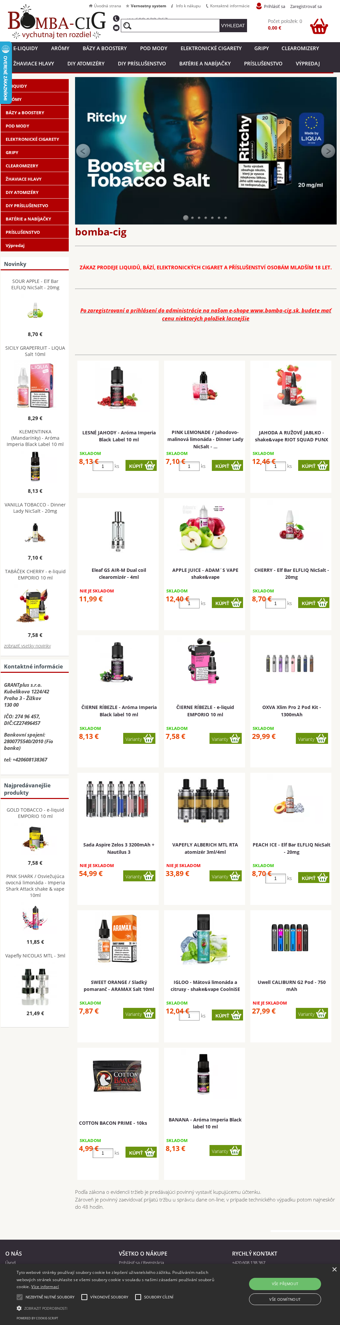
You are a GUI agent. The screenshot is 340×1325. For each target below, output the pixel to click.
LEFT (83, 150)
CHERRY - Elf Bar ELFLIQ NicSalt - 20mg (291, 573)
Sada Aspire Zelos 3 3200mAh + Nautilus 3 (118, 848)
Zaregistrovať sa (306, 6)
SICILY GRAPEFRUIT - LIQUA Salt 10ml (35, 351)
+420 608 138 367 (248, 1263)
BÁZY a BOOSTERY (105, 48)
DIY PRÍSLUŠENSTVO (142, 63)
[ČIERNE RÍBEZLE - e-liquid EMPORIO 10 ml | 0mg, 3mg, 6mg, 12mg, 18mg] (203, 663)
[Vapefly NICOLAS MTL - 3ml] (35, 984)
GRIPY (261, 48)
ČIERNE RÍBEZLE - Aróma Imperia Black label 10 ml (119, 710)
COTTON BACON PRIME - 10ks (113, 1123)
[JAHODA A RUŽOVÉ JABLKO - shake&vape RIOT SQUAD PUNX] (289, 388)
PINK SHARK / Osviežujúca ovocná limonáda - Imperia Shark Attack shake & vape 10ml (35, 885)
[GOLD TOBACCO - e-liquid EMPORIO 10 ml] (35, 839)
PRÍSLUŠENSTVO (263, 63)
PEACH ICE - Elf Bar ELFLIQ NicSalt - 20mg (291, 848)
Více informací (45, 1286)
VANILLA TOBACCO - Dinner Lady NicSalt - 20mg (35, 507)
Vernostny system (148, 6)
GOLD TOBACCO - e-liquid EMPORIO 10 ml (35, 813)
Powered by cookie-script (37, 1318)
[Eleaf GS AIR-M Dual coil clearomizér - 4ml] (117, 526)
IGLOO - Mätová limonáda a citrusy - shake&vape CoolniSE (205, 985)
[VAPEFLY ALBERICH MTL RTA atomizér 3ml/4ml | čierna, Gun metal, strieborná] (203, 801)
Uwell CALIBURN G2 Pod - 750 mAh (292, 985)
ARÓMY (60, 48)
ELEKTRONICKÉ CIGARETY (211, 48)
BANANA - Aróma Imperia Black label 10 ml (205, 1123)
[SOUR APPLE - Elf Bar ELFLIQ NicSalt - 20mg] (35, 310)
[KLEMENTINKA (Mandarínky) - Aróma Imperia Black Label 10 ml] (35, 467)
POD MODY (153, 48)
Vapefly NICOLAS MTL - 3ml (35, 955)
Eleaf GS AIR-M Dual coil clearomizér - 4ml (119, 573)
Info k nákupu (188, 6)
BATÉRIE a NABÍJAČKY (205, 63)
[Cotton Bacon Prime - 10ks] (117, 1076)
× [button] (334, 1269)
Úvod (10, 1263)
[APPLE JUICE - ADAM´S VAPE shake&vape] (203, 526)
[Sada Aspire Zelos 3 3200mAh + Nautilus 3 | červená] (117, 799)
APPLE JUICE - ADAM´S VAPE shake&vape (205, 573)
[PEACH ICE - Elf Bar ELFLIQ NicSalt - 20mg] (290, 799)
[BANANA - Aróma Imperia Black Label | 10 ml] (203, 1074)
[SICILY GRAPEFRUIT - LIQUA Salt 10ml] (35, 386)
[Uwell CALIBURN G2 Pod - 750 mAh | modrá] (290, 937)
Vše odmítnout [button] (284, 1299)
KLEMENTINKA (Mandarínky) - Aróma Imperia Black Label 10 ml (35, 437)
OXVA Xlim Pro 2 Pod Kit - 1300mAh (291, 710)
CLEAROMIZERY (300, 48)
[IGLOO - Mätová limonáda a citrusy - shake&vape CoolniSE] (203, 938)
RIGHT (328, 150)
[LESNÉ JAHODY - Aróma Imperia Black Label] (117, 387)
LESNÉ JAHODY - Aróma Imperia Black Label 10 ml (119, 436)
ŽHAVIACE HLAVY (33, 63)
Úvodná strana (107, 6)
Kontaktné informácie (230, 6)
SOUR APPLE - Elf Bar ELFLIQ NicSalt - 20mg (35, 284)
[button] (116, 1308)
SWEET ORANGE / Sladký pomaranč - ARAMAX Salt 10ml (119, 985)
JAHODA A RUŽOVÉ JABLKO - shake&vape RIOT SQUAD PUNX (291, 436)
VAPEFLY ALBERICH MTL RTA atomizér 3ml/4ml (205, 848)
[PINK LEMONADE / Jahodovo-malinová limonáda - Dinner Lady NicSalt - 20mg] (203, 387)
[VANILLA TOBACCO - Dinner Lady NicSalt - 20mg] (35, 534)
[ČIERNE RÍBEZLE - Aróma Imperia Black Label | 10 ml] (117, 662)
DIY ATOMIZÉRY (86, 63)
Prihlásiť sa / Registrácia (141, 1263)
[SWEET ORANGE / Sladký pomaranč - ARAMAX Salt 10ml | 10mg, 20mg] (117, 938)
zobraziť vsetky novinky (27, 646)
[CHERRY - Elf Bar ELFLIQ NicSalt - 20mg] (290, 525)
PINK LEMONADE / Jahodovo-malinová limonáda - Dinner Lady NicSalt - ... (205, 439)
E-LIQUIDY (25, 48)
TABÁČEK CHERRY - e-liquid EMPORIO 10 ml (35, 574)
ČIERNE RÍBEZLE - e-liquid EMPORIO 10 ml (205, 710)
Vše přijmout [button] (285, 1283)
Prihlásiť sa (274, 6)
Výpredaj (308, 63)
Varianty (134, 739)
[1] (186, 218)
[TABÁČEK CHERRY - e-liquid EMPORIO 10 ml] (35, 606)
